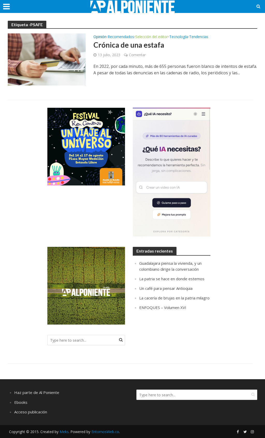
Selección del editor (151, 37)
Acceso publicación (30, 411)
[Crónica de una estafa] (47, 59)
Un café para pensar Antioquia (166, 288)
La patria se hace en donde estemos (171, 278)
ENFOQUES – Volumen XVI (162, 307)
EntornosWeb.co (105, 431)
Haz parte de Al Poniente (36, 392)
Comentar (137, 54)
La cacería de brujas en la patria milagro (174, 297)
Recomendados (121, 37)
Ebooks (20, 402)
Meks (64, 431)
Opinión (99, 37)
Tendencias (198, 37)
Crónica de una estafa (128, 44)
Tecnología (178, 37)
